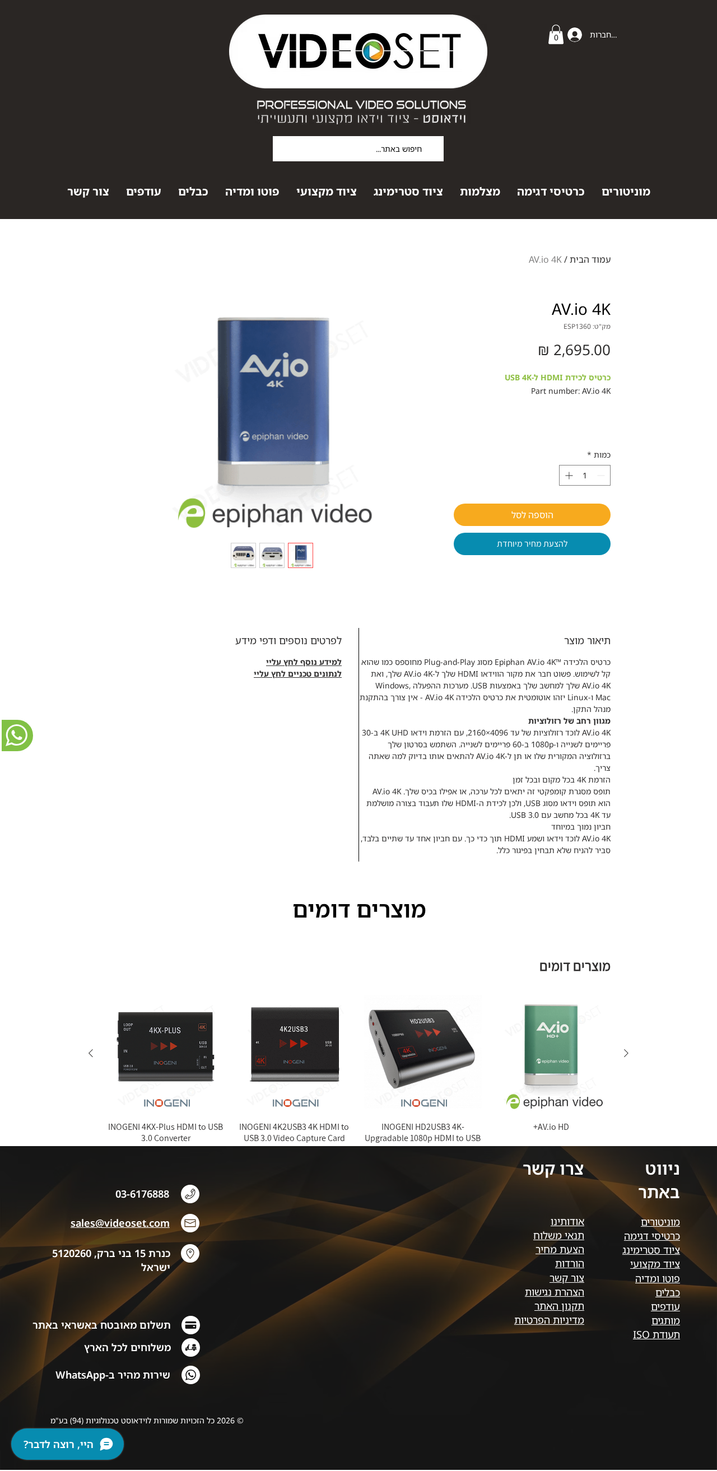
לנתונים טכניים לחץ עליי (298, 673)
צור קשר (567, 1277)
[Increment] (568, 475)
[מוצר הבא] (90, 1053)
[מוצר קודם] (626, 1053)
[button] (556, 34)
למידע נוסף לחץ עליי (304, 662)
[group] (358, 1075)
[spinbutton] (585, 475)
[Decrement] (602, 475)
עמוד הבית (590, 259)
